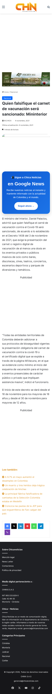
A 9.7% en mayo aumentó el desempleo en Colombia (18, 479)
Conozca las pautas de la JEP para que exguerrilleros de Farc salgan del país (22, 510)
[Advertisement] (26, 44)
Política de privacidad (11, 570)
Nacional (14, 92)
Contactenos (8, 566)
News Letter (7, 561)
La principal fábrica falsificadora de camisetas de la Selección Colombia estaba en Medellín (22, 497)
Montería (6, 647)
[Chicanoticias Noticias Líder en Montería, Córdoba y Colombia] (26, 7)
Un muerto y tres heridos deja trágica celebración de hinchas (23, 487)
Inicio (6, 92)
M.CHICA (7, 121)
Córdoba (6, 643)
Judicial (5, 652)
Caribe (5, 660)
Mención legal (8, 557)
